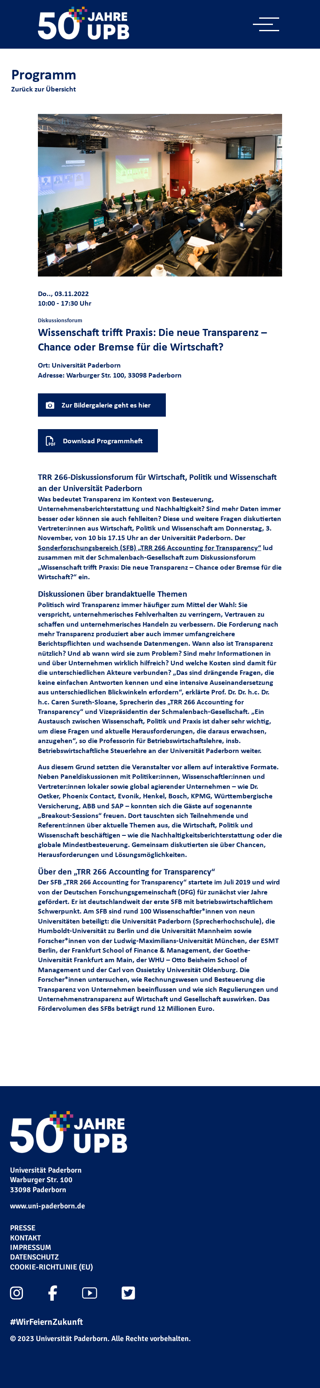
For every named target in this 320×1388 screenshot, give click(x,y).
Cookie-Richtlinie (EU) (51, 1267)
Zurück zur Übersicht (43, 89)
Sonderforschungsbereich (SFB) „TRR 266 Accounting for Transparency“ (149, 547)
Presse (22, 1227)
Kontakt (25, 1237)
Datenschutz (34, 1257)
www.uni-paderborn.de (47, 1205)
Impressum (30, 1247)
